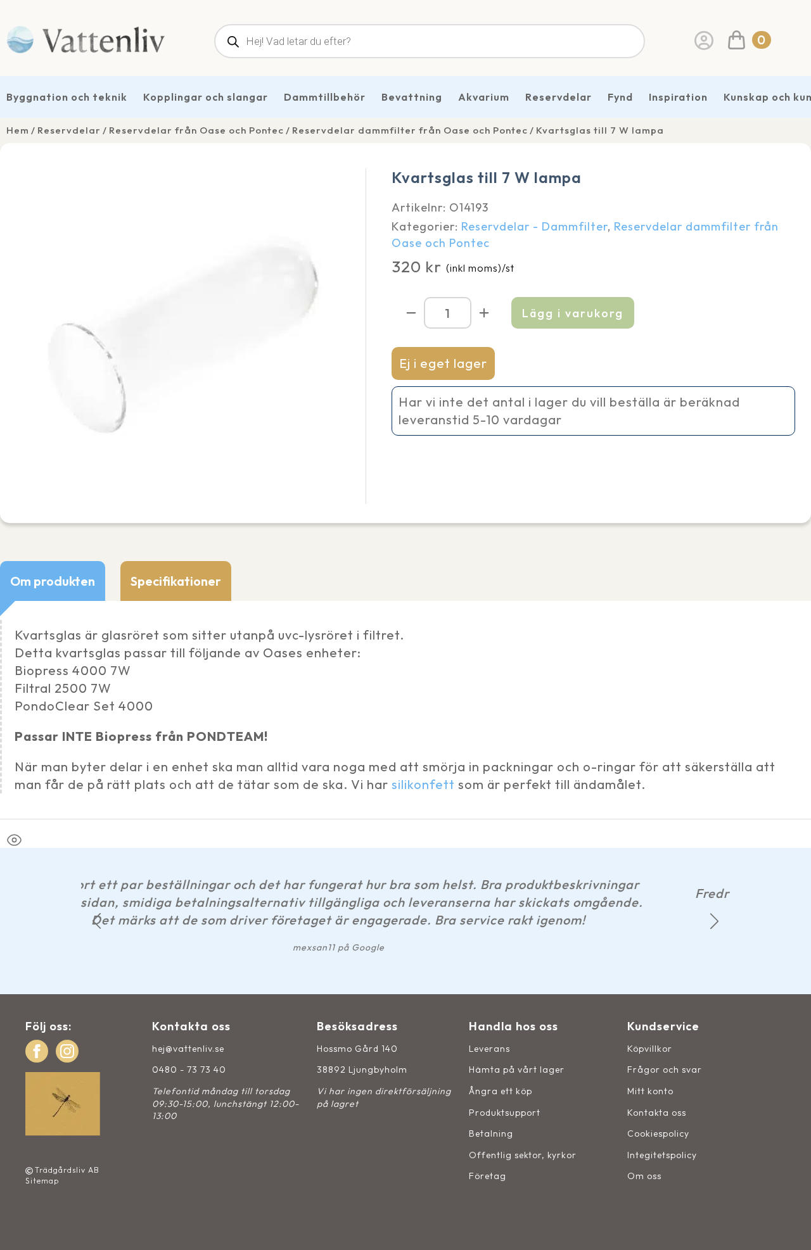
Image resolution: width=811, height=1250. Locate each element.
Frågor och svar (664, 1069)
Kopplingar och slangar (205, 97)
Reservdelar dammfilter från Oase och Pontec (410, 130)
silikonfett (423, 784)
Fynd (620, 97)
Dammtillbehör (325, 97)
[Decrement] (411, 313)
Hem (17, 130)
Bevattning (411, 97)
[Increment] (484, 313)
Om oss (644, 1176)
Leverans (489, 1048)
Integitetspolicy (662, 1155)
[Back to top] (787, 1226)
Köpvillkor (649, 1048)
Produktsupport (504, 1112)
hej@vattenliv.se (188, 1048)
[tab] (52, 581)
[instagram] (67, 1051)
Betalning (491, 1133)
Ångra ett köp (500, 1091)
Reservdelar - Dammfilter (534, 226)
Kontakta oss (656, 1112)
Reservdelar (558, 97)
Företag (487, 1176)
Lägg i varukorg (572, 313)
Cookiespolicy (658, 1133)
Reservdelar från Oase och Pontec (196, 130)
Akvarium (483, 97)
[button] (97, 921)
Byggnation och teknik (66, 97)
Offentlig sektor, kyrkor (523, 1155)
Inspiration (678, 97)
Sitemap (42, 1180)
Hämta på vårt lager (517, 1069)
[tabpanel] (405, 710)
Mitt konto (650, 1091)
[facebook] (36, 1051)
